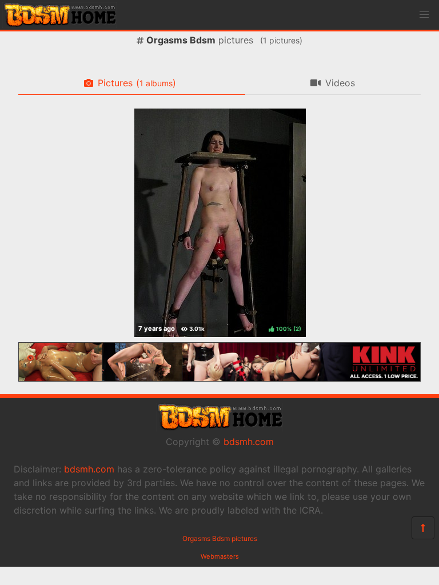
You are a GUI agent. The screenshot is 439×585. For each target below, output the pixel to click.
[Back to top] (423, 527)
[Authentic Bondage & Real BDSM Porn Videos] (219, 378)
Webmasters (220, 556)
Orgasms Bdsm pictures (219, 538)
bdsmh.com (249, 441)
